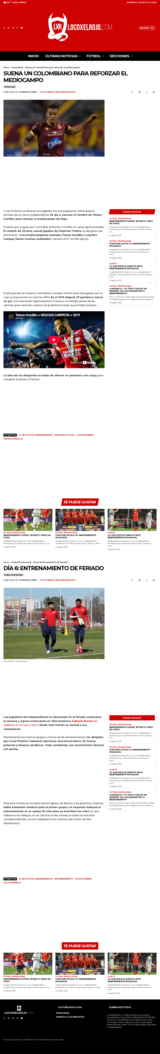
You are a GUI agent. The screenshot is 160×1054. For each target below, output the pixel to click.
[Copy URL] (153, 92)
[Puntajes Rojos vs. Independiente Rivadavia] (79, 520)
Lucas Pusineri (84, 435)
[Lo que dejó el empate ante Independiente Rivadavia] (132, 520)
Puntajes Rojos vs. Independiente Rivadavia (129, 244)
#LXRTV (113, 264)
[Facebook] (4, 28)
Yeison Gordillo (13, 439)
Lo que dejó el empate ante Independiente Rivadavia (125, 267)
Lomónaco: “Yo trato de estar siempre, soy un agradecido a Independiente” (128, 291)
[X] (13, 28)
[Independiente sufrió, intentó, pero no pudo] (27, 520)
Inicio (6, 67)
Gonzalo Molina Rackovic (60, 92)
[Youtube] (21, 28)
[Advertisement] (132, 120)
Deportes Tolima (65, 435)
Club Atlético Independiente (36, 435)
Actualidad (17, 67)
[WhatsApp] (17, 28)
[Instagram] (8, 28)
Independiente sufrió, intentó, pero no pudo (131, 222)
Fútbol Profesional (120, 219)
